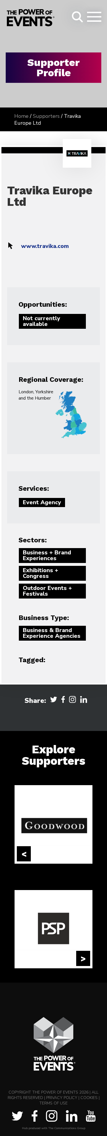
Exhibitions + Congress (40, 573)
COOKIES (89, 1097)
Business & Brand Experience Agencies (51, 633)
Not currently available (41, 321)
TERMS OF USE (53, 1103)
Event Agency (42, 502)
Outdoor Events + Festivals (47, 591)
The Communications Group (66, 1128)
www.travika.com (45, 246)
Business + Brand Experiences (47, 555)
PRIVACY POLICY (61, 1097)
